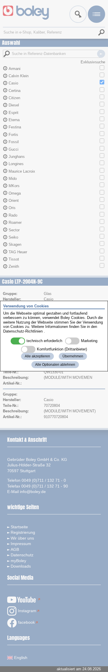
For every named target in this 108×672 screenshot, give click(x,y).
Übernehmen (72, 356)
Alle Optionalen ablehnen (55, 365)
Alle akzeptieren (37, 356)
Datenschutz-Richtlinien (23, 331)
